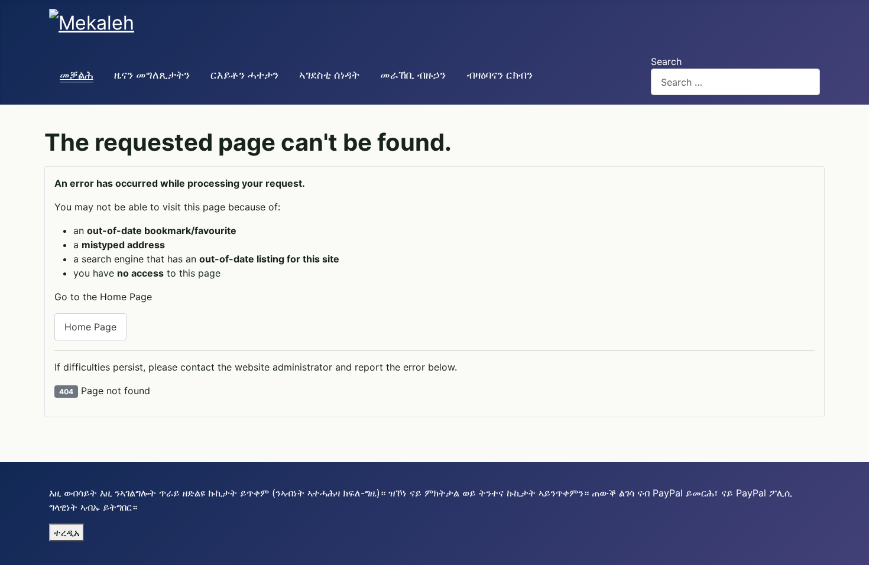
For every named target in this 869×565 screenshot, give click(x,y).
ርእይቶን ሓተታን (244, 75)
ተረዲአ (66, 532)
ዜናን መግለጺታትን (152, 75)
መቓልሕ (76, 75)
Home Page (90, 327)
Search (666, 61)
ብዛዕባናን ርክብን (500, 75)
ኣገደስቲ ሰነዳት (329, 75)
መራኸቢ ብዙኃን (413, 75)
